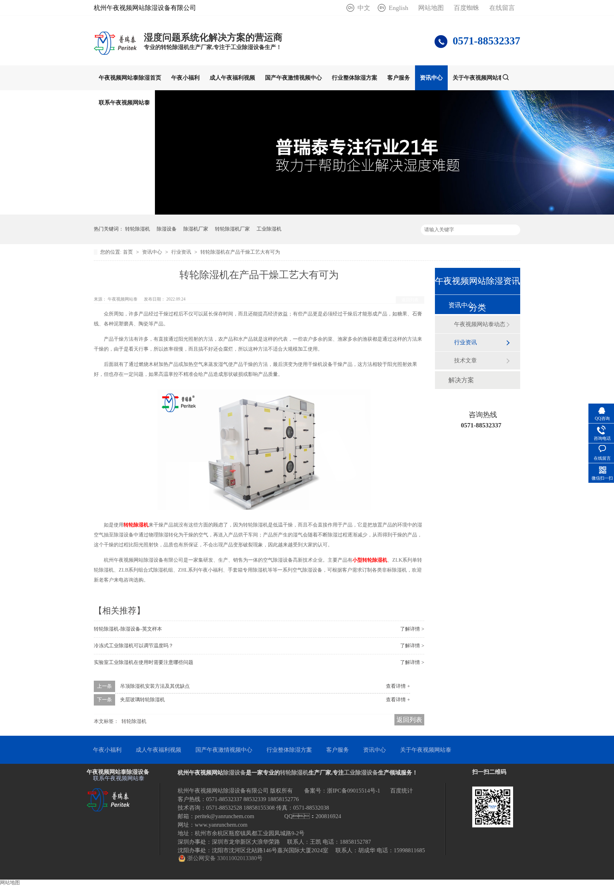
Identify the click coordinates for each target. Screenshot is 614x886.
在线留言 (502, 7)
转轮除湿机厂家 (232, 229)
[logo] (115, 54)
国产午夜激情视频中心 (293, 78)
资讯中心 (431, 78)
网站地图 (431, 7)
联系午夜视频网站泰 (124, 102)
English (398, 7)
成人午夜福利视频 (232, 78)
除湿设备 (167, 229)
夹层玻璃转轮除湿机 (142, 699)
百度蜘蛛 (466, 7)
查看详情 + (398, 686)
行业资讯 (182, 252)
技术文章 (465, 360)
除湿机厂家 (195, 229)
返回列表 (410, 299)
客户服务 (398, 78)
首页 (128, 252)
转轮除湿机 (137, 229)
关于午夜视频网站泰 (478, 78)
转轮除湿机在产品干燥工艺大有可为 (240, 252)
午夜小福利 (185, 78)
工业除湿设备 (361, 772)
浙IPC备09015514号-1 (353, 791)
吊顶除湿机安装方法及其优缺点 (155, 686)
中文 (363, 7)
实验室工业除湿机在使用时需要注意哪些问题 (143, 662)
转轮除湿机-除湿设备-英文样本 (128, 629)
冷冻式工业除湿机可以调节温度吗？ (133, 645)
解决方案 (461, 380)
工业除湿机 (269, 229)
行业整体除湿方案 (354, 78)
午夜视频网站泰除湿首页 (130, 78)
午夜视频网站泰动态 (479, 324)
